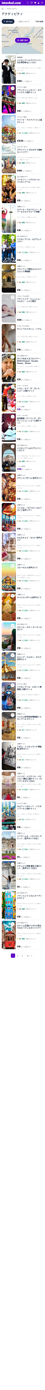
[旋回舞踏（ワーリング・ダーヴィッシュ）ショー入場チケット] (22, 427)
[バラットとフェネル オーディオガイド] (22, 905)
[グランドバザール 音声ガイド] (22, 487)
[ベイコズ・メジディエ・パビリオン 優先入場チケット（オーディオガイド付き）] (22, 786)
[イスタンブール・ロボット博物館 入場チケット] (22, 696)
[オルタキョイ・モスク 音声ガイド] (22, 547)
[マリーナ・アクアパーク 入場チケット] (22, 129)
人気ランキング (23, 21)
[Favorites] (31, 2)
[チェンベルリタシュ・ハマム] (22, 338)
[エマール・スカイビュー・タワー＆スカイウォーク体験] (22, 219)
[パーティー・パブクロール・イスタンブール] (22, 189)
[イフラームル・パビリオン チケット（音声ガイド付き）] (22, 845)
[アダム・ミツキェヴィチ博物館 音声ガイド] (22, 756)
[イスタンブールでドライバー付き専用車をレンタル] (22, 69)
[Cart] (35, 3)
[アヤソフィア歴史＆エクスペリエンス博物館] (22, 278)
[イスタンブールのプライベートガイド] (22, 457)
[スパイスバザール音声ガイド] (22, 607)
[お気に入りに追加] (13, 58)
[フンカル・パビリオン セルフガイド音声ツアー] (22, 517)
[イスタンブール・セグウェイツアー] (22, 248)
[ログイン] (38, 3)
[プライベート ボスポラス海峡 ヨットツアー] (22, 159)
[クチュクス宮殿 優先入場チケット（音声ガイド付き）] (22, 875)
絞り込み (9, 21)
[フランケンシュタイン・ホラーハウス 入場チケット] (22, 99)
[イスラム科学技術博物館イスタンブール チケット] (22, 726)
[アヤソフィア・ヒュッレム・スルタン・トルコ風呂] (22, 308)
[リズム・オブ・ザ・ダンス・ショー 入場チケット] (22, 398)
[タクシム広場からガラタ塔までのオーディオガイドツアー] (22, 935)
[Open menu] (42, 2)
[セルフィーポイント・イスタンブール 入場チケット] (22, 815)
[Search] (28, 2)
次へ (28, 956)
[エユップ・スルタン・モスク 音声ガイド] (22, 666)
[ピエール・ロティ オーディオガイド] (22, 636)
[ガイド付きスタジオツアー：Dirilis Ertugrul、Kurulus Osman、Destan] (22, 368)
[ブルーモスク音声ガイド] (22, 577)
